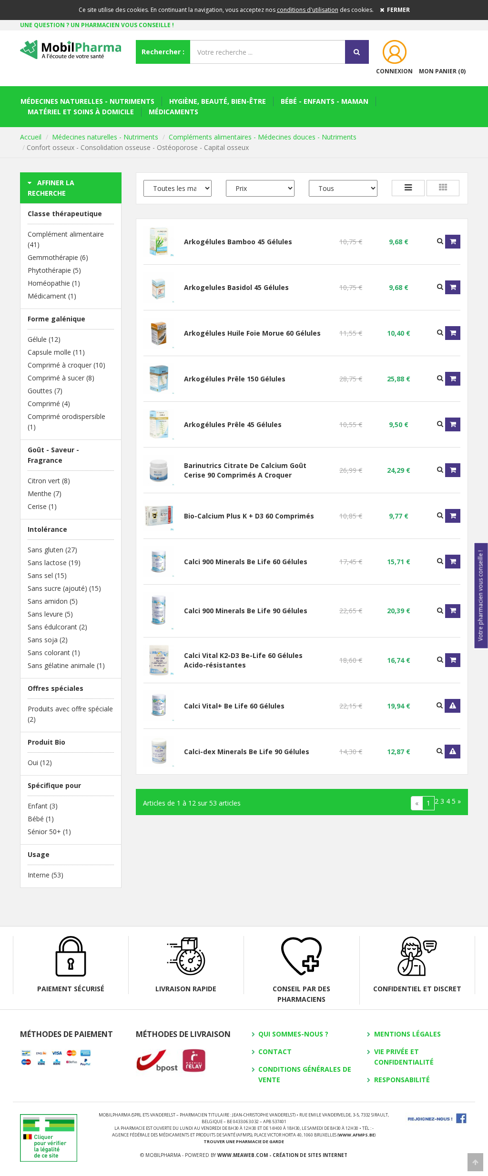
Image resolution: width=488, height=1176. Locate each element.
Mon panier (442, 71)
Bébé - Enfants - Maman (324, 101)
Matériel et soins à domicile (81, 111)
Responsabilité (402, 1079)
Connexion (394, 71)
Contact (275, 1051)
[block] (443, 188)
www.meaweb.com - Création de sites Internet (282, 1155)
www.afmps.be (356, 1135)
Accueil (30, 136)
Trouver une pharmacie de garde (243, 1141)
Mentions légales (407, 1033)
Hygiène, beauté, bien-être (217, 101)
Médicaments (173, 111)
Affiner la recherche (51, 188)
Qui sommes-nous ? (293, 1033)
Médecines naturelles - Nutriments (87, 101)
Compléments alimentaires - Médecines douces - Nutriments (262, 136)
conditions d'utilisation (307, 10)
